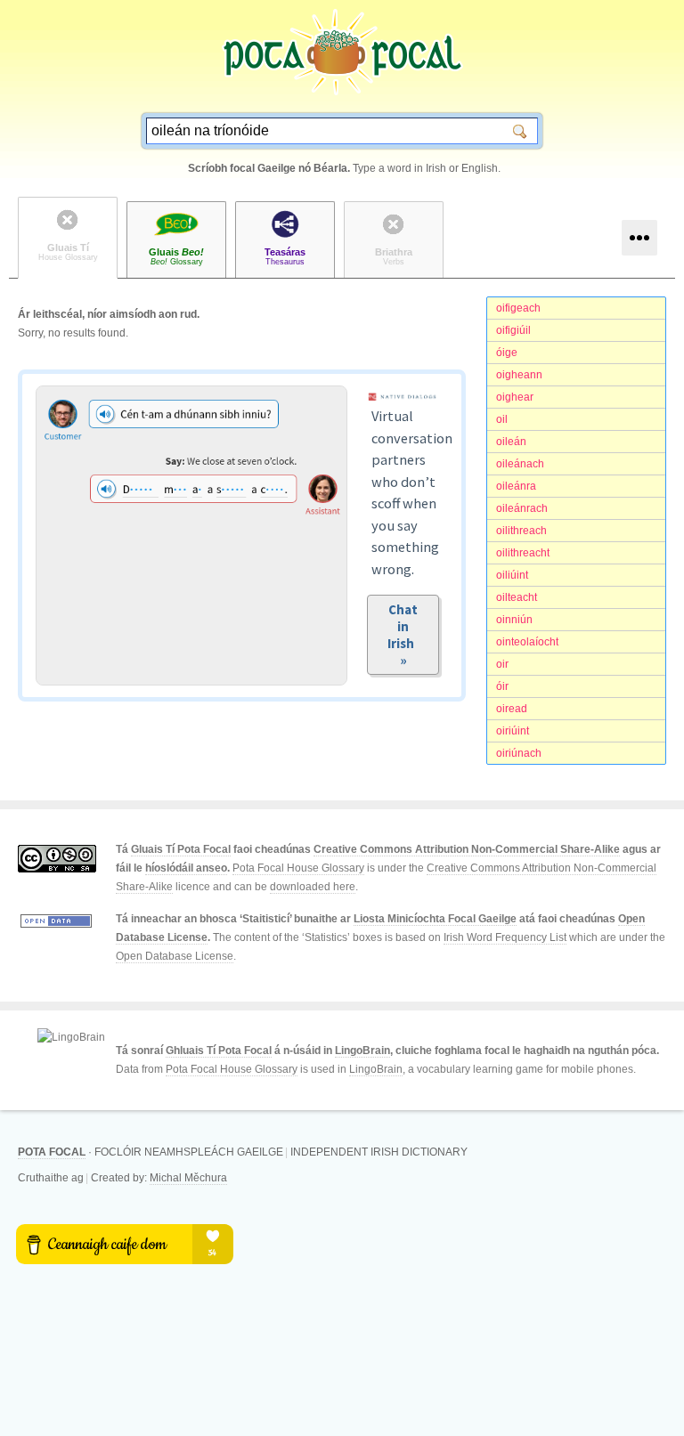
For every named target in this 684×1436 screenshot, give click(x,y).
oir (502, 664)
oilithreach (521, 530)
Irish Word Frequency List (505, 937)
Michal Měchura (188, 1178)
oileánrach (522, 508)
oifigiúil (513, 330)
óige (506, 352)
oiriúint (512, 731)
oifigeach (518, 308)
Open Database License (174, 956)
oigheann (519, 375)
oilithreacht (523, 553)
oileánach (520, 464)
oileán (511, 441)
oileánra (516, 486)
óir (502, 686)
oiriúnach (519, 753)
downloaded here (312, 886)
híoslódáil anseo (186, 868)
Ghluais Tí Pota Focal (219, 1050)
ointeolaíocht (527, 642)
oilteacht (516, 597)
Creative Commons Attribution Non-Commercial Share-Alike (467, 849)
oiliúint (512, 575)
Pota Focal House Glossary (298, 868)
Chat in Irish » (403, 635)
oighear (514, 397)
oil (502, 419)
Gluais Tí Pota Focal (181, 849)
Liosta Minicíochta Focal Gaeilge (435, 919)
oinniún (514, 619)
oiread (511, 708)
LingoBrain (362, 1050)
